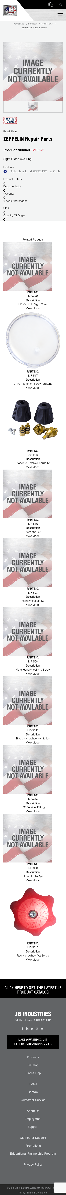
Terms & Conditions (37, 1192)
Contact (33, 1092)
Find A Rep (33, 1073)
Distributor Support (33, 1138)
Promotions (33, 1146)
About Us (33, 1111)
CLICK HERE (14, 988)
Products (32, 24)
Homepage (19, 24)
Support (33, 1127)
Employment (33, 1119)
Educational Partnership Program (33, 1154)
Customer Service (33, 1100)
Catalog (33, 1065)
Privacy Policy (33, 1164)
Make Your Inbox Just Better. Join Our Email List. (33, 1042)
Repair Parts (47, 24)
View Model (33, 309)
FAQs (33, 1084)
